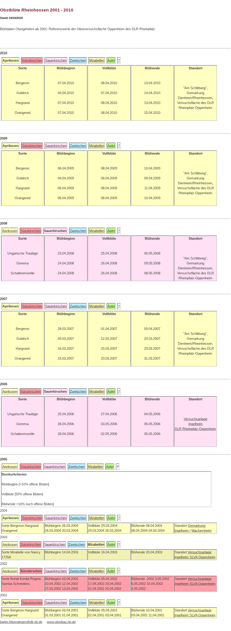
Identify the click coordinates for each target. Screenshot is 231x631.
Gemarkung (196, 525)
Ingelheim (182, 557)
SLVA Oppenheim (202, 557)
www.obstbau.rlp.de (61, 622)
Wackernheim (201, 530)
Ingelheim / (182, 530)
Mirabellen (96, 60)
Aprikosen (9, 231)
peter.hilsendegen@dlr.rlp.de (21, 622)
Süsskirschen (32, 60)
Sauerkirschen (56, 60)
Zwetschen (78, 60)
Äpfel (111, 60)
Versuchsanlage (199, 552)
